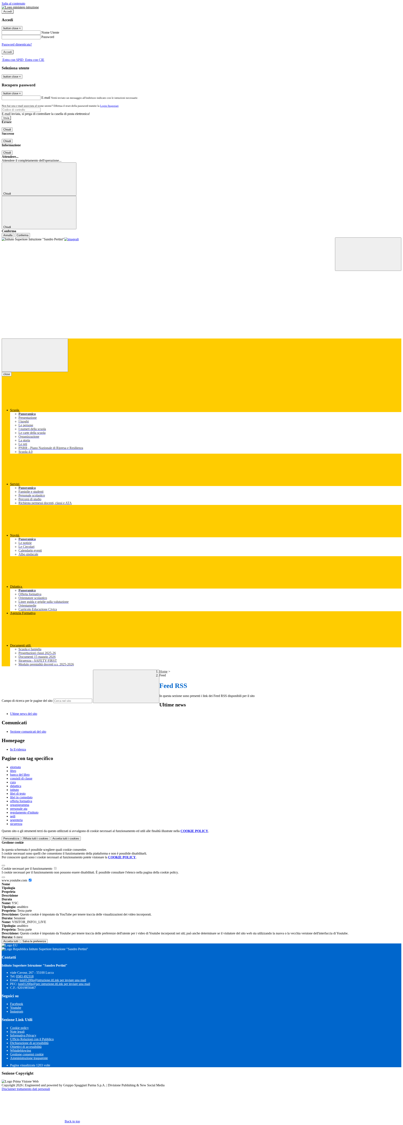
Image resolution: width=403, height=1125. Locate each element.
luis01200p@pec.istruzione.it (54, 984)
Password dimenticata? (17, 44)
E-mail (45, 97)
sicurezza (16, 824)
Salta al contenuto (13, 3)
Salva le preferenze (34, 941)
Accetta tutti (65, 838)
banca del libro (20, 774)
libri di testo (18, 793)
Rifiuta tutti (35, 838)
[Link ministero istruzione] (20, 7)
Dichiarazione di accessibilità (29, 1043)
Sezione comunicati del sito (28, 731)
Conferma (22, 235)
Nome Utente (50, 32)
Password (47, 37)
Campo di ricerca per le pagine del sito (27, 700)
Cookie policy (19, 1028)
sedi (12, 816)
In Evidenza (18, 749)
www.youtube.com (15, 880)
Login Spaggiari (109, 105)
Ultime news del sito (23, 713)
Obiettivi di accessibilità (26, 1047)
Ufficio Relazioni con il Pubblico (32, 1039)
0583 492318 (25, 976)
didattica (15, 786)
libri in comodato (21, 797)
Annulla (7, 235)
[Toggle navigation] (35, 355)
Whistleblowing (20, 1050)
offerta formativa (21, 801)
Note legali (17, 1031)
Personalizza (11, 838)
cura (13, 782)
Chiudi (7, 129)
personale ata (18, 808)
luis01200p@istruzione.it (53, 980)
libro (13, 771)
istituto (14, 790)
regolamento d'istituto (24, 812)
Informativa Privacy (23, 1035)
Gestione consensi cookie (27, 1054)
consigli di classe (21, 778)
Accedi (7, 11)
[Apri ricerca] (368, 254)
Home (163, 671)
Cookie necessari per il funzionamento (27, 868)
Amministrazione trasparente (29, 1058)
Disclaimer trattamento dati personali (26, 1089)
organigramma (19, 805)
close (6, 374)
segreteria (16, 820)
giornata (15, 767)
